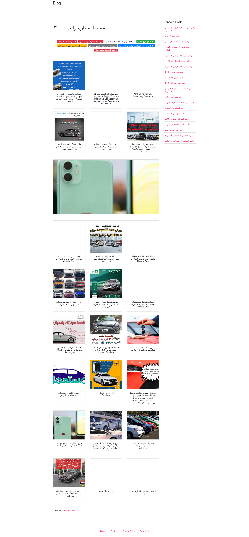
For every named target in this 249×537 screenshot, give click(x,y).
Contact (114, 531)
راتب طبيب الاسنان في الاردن (177, 60)
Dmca (103, 531)
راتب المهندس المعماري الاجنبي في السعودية (180, 29)
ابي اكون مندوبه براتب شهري (91, 41)
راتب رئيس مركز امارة (174, 129)
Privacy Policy (128, 531)
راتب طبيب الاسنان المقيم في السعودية (177, 90)
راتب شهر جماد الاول (174, 96)
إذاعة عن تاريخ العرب (145, 41)
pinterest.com (69, 510)
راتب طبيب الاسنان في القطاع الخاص (177, 48)
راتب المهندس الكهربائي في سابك (179, 140)
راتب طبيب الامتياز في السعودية (178, 66)
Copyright (144, 531)
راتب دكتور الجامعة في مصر (177, 41)
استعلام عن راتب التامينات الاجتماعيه (120, 41)
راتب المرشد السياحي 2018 (177, 118)
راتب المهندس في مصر (175, 113)
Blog (57, 2)
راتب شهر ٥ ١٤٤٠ (172, 35)
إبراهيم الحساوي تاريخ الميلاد (106, 50)
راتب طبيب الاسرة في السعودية (178, 55)
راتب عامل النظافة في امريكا (177, 124)
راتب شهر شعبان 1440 (174, 71)
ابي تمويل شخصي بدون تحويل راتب (72, 45)
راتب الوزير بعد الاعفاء (174, 77)
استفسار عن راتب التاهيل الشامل (102, 45)
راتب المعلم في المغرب (175, 107)
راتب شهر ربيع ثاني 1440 (175, 82)
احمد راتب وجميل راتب (67, 41)
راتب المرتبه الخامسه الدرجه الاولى (180, 102)
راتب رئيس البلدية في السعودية (178, 135)
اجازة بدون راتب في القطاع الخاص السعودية (136, 45)
